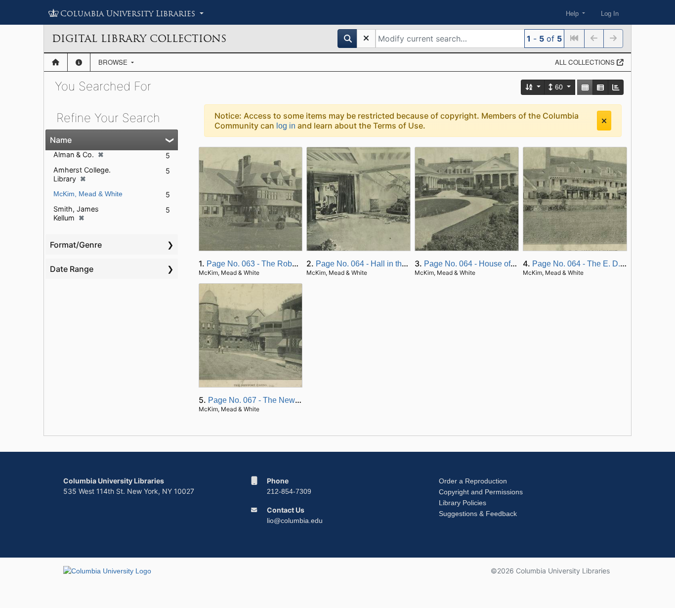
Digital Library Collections (139, 38)
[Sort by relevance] (533, 87)
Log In (610, 13)
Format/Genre (76, 245)
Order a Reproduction (473, 481)
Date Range (71, 269)
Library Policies (462, 503)
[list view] (600, 87)
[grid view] (585, 87)
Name (61, 140)
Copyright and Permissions (481, 492)
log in (285, 126)
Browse (113, 62)
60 (559, 87)
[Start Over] (366, 38)
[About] (79, 62)
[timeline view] (616, 87)
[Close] (604, 120)
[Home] (55, 62)
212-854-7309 (289, 491)
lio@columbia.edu (295, 520)
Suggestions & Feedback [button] (478, 514)
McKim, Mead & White (88, 194)
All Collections (586, 62)
